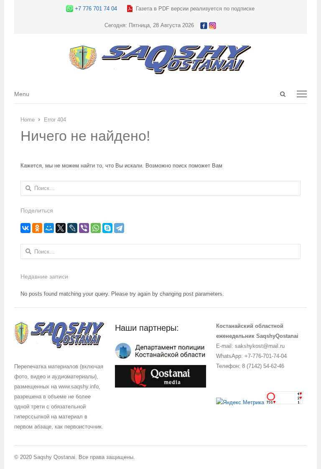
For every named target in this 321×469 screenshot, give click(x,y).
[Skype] (107, 228)
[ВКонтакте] (25, 228)
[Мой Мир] (49, 228)
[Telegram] (119, 228)
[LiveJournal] (72, 228)
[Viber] (84, 228)
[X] (61, 228)
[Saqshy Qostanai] (160, 70)
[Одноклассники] (37, 228)
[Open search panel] (282, 93)
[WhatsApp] (96, 228)
